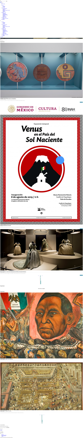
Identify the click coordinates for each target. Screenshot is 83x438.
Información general (5, 8)
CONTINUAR (8, 427)
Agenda (3, 9)
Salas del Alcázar (4, 33)
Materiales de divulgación (5, 18)
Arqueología (4, 15)
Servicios (4, 11)
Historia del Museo (5, 14)
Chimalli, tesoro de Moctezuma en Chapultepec (8, 98)
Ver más (81, 275)
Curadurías (4, 22)
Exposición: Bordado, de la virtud (6, 26)
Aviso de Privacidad (4, 435)
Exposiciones (4, 25)
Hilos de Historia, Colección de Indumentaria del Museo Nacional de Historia (13, 271)
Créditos (2, 436)
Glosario (4, 35)
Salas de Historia (4, 16)
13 (40, 282)
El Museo (3, 12)
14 (40, 283)
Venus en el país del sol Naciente (5, 225)
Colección (3, 5)
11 (40, 281)
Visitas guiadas (4, 28)
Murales (4, 32)
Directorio (3, 434)
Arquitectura (4, 13)
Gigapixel (4, 7)
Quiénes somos (4, 29)
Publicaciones (3, 19)
